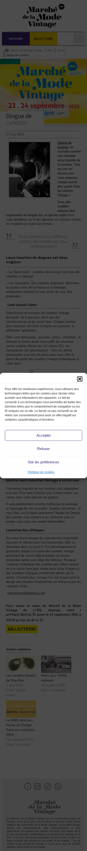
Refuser (43, 449)
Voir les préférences (43, 462)
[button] (79, 378)
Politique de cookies (41, 472)
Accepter (43, 435)
